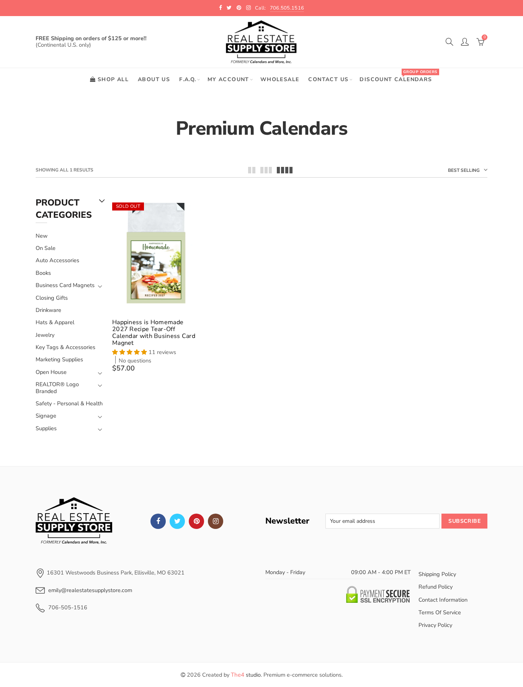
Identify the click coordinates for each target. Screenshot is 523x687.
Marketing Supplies (59, 359)
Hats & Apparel (55, 322)
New (41, 236)
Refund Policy (435, 587)
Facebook (158, 521)
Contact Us (328, 79)
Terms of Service (439, 612)
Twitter (177, 521)
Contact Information (442, 600)
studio (246, 675)
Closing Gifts (52, 298)
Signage (46, 416)
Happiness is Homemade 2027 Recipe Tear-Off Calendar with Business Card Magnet (153, 332)
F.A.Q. (187, 79)
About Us (154, 79)
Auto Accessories (57, 260)
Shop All (113, 79)
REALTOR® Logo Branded (57, 388)
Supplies (46, 428)
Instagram (215, 521)
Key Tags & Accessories (65, 347)
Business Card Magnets (65, 285)
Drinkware (48, 310)
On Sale (46, 248)
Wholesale (279, 79)
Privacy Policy (435, 625)
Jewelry (45, 335)
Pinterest (196, 521)
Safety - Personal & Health (69, 403)
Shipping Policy (437, 574)
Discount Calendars (398, 76)
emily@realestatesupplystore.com (90, 590)
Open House (51, 372)
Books (43, 273)
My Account (228, 79)
